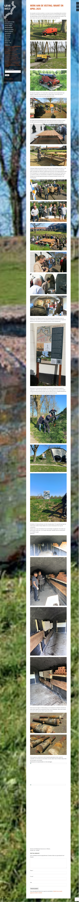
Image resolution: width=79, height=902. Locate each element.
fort (10, 49)
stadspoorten (16, 61)
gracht (15, 50)
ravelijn (14, 58)
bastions (17, 46)
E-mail (32, 876)
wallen (14, 65)
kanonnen (8, 53)
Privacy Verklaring (9, 79)
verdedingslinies (8, 63)
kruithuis (13, 53)
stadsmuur (8, 61)
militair (15, 54)
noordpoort (7, 57)
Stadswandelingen (9, 27)
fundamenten (14, 49)
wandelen (18, 65)
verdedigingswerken (16, 62)
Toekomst (7, 38)
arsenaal (11, 46)
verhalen (13, 63)
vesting (17, 64)
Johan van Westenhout (13, 51)
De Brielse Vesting (8, 23)
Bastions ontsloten (9, 31)
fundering (6, 50)
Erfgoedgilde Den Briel (9, 21)
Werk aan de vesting (9, 29)
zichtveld (7, 66)
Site (31, 882)
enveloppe (7, 49)
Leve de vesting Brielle (13, 10)
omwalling (11, 57)
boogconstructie (7, 47)
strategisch (9, 62)
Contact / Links (8, 42)
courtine (12, 48)
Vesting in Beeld (8, 25)
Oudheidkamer (8, 33)
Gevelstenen (7, 37)
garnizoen (10, 50)
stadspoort (12, 61)
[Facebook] (77, 6)
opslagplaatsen (7, 58)
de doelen (16, 47)
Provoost (11, 58)
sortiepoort (15, 59)
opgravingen (16, 57)
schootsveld (6, 59)
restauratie (18, 58)
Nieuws (6, 20)
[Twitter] (77, 3)
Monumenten (7, 35)
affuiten (7, 46)
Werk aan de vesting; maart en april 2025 (46, 7)
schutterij (11, 59)
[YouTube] (77, 9)
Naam (31, 870)
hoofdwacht (7, 51)
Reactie (32, 857)
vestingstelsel (9, 65)
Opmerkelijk (7, 40)
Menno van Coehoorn (10, 54)
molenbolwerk (12, 56)
